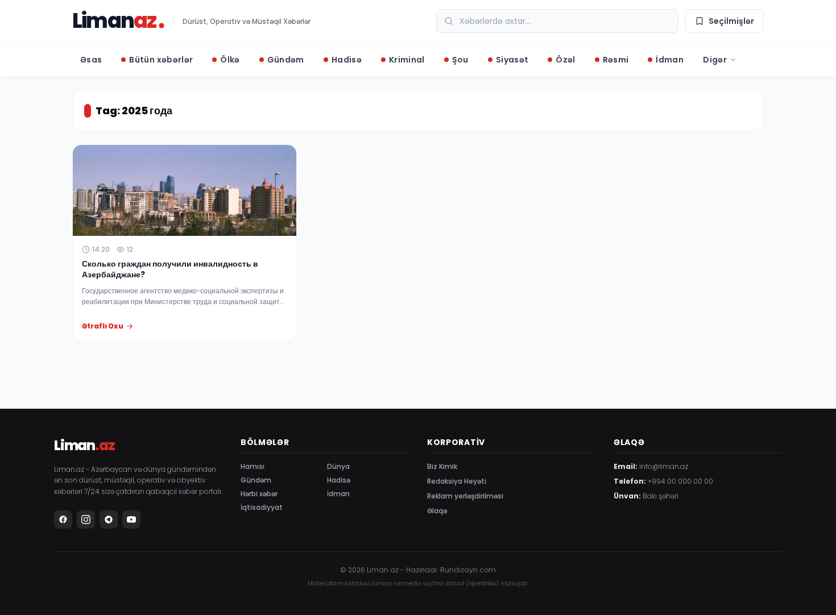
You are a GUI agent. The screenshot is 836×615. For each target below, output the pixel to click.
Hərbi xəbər (259, 493)
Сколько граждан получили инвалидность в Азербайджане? (170, 269)
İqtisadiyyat (262, 507)
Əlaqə (437, 511)
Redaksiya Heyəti (456, 481)
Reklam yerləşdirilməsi (465, 496)
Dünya (338, 466)
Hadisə (338, 480)
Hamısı (252, 466)
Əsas (91, 59)
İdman (338, 493)
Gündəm (256, 480)
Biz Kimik (442, 466)
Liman (114, 21)
